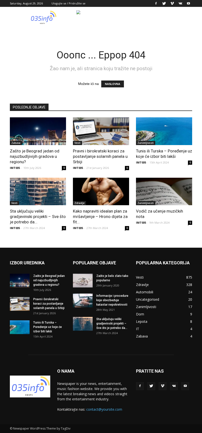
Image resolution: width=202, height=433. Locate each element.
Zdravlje (79, 203)
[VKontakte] (180, 3)
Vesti (77, 143)
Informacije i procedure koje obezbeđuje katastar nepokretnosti (112, 300)
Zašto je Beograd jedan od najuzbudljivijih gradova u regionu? (34, 156)
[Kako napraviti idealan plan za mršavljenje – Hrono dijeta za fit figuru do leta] (101, 191)
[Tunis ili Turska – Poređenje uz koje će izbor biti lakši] (164, 131)
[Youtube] (188, 3)
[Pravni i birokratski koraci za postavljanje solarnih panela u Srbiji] (101, 131)
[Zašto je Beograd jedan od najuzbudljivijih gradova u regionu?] (38, 131)
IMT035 (15, 168)
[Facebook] (156, 3)
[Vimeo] (172, 3)
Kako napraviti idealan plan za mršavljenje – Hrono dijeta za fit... (100, 216)
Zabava (15, 143)
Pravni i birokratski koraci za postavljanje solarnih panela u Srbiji (100, 156)
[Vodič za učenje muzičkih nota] (164, 191)
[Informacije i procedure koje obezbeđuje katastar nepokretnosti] (83, 300)
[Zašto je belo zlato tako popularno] (83, 280)
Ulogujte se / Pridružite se (68, 3)
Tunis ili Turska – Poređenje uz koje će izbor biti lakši (47, 327)
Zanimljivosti (145, 143)
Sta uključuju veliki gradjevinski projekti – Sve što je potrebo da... (38, 216)
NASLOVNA (112, 83)
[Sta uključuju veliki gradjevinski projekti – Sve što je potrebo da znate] (38, 191)
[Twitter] (164, 3)
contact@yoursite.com (104, 409)
